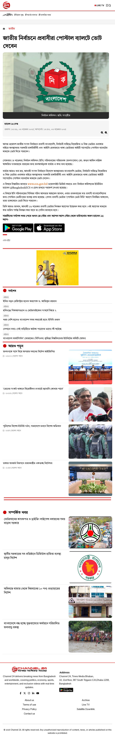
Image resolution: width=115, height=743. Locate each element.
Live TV (86, 704)
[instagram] (29, 693)
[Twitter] (24, 693)
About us (29, 700)
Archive (86, 700)
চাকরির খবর (46, 15)
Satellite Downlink (86, 709)
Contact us (29, 713)
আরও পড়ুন (15, 346)
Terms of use (29, 704)
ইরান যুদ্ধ (20, 15)
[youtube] (37, 693)
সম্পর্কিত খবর (18, 512)
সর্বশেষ (12, 291)
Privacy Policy (29, 709)
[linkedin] (33, 693)
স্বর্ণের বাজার (32, 15)
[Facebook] (20, 693)
